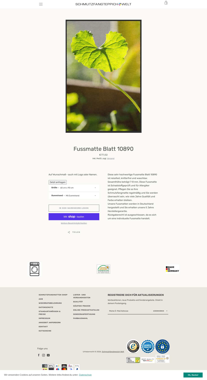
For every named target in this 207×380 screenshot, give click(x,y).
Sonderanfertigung (84, 314)
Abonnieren (158, 311)
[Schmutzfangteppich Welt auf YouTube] (48, 355)
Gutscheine (45, 331)
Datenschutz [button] (85, 375)
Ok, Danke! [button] (193, 375)
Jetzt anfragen (57, 182)
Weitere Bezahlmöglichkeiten (74, 223)
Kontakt (43, 327)
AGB (41, 299)
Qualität (78, 302)
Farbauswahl (80, 318)
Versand (110, 158)
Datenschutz (46, 307)
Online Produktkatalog (86, 310)
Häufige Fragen (81, 306)
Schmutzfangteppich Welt (113, 352)
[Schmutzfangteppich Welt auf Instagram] (43, 355)
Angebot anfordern (50, 323)
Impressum (44, 318)
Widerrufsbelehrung (50, 303)
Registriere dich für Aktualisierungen (136, 295)
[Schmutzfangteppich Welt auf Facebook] (38, 355)
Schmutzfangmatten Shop (53, 295)
